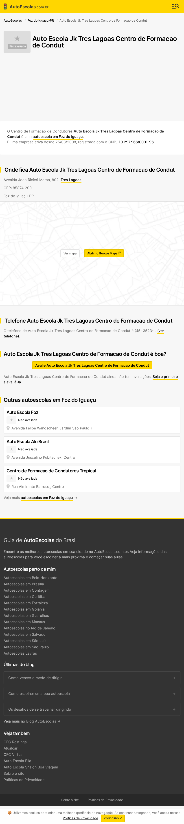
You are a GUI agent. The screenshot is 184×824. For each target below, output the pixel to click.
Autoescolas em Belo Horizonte (30, 577)
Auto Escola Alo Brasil (28, 441)
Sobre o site (14, 773)
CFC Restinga (15, 742)
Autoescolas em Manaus (24, 622)
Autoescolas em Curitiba (24, 596)
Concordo (112, 818)
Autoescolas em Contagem (27, 590)
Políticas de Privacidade (24, 779)
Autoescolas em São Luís (25, 640)
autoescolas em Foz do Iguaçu (47, 497)
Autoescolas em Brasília (24, 584)
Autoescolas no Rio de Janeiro (29, 628)
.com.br (25, 6)
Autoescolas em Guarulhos (26, 615)
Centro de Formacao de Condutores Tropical (51, 471)
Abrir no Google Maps (102, 253)
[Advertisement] (92, 87)
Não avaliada (17, 46)
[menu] (175, 6)
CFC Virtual (13, 754)
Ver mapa (70, 253)
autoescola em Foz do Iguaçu (58, 136)
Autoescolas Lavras (20, 653)
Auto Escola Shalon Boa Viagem (31, 767)
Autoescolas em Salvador (25, 634)
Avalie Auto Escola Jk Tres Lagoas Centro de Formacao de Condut (92, 365)
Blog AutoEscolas (41, 721)
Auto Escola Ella (17, 761)
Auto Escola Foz (22, 412)
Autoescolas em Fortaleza (26, 603)
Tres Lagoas (71, 179)
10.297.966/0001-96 (136, 142)
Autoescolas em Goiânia (24, 609)
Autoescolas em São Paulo (26, 647)
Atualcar (11, 748)
